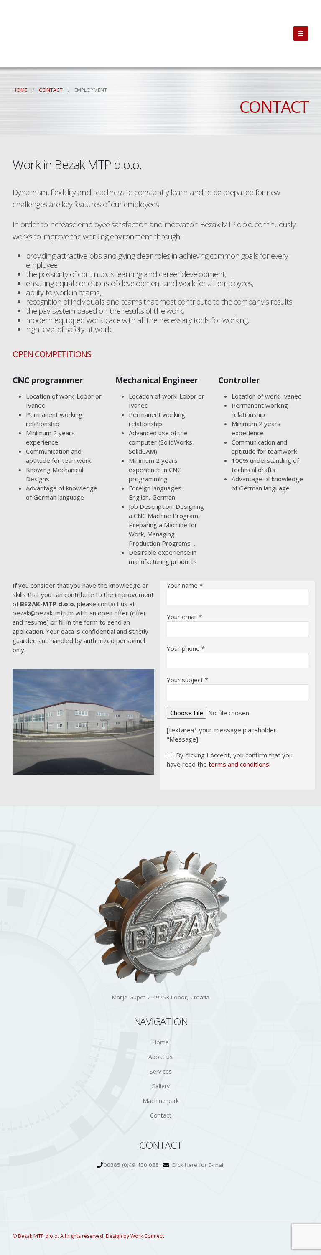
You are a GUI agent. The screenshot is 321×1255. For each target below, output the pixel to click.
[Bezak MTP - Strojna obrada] (40, 33)
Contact (160, 1115)
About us (160, 1057)
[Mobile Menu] (300, 33)
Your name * (185, 585)
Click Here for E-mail (197, 1165)
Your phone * (186, 648)
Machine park (161, 1101)
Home (160, 1042)
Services (161, 1071)
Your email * (184, 616)
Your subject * (187, 680)
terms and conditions (239, 764)
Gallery (160, 1086)
